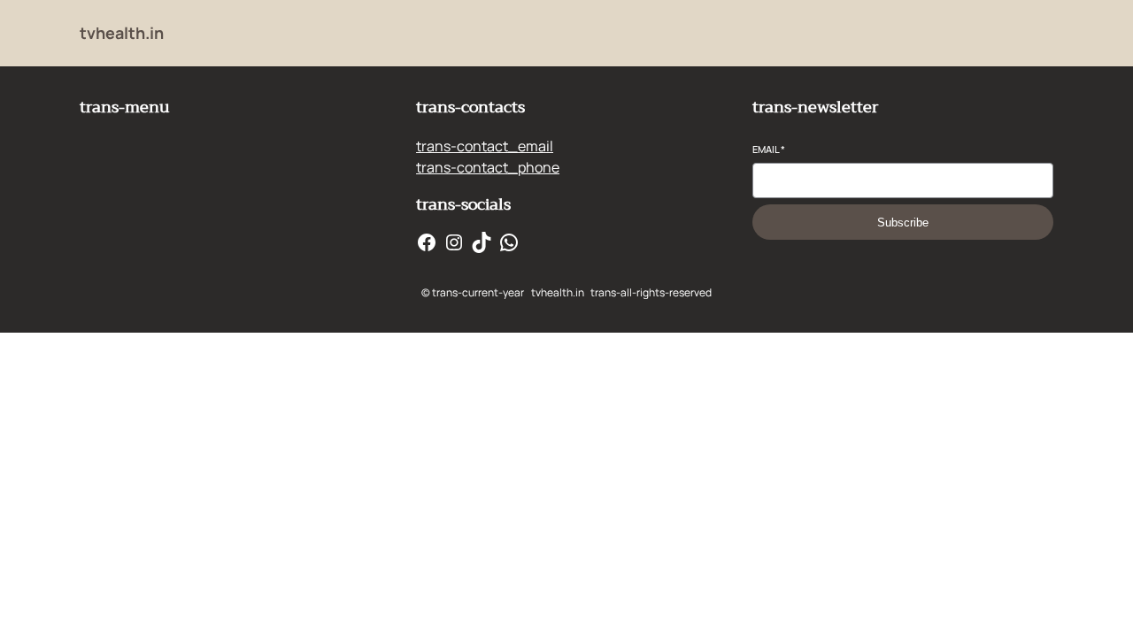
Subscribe (903, 222)
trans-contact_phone (487, 167)
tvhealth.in (122, 32)
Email (768, 149)
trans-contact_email (484, 146)
